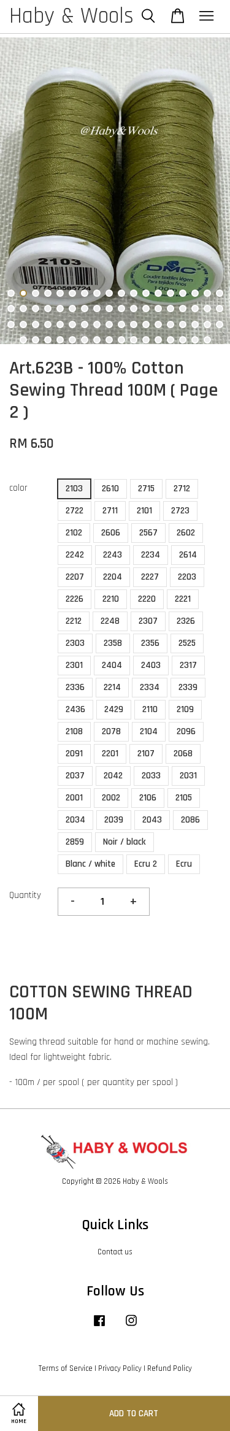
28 (121, 308)
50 (170, 324)
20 (23, 308)
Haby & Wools (71, 16)
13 (158, 293)
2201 (110, 753)
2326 (186, 621)
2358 (113, 643)
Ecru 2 (145, 864)
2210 (110, 599)
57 (48, 339)
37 (11, 324)
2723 (180, 510)
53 (207, 324)
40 (48, 324)
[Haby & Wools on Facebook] (99, 1327)
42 (72, 324)
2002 (111, 798)
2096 (186, 731)
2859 (75, 842)
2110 (150, 709)
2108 (74, 731)
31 (158, 308)
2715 (146, 488)
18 (219, 293)
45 (109, 324)
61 (97, 339)
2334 (149, 687)
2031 (188, 775)
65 (146, 339)
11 (133, 293)
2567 (148, 533)
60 (84, 339)
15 (182, 293)
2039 (113, 820)
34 (195, 308)
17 (207, 293)
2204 (112, 577)
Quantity (25, 895)
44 (97, 324)
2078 (111, 731)
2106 (147, 798)
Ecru (184, 864)
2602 (186, 533)
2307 (148, 621)
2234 (150, 555)
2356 (150, 643)
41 (60, 324)
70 (207, 339)
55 (23, 339)
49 (158, 324)
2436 (75, 709)
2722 (74, 510)
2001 (74, 798)
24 (72, 308)
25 (84, 308)
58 (60, 339)
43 (84, 324)
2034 (75, 820)
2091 (74, 753)
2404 (112, 665)
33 (182, 308)
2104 (149, 731)
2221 (183, 599)
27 (109, 308)
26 (97, 308)
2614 (188, 555)
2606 (110, 533)
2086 (190, 820)
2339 (187, 687)
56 (35, 339)
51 (182, 324)
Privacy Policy (120, 1368)
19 (11, 308)
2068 (183, 753)
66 (158, 339)
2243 (112, 555)
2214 (112, 687)
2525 (187, 643)
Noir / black (124, 842)
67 (170, 339)
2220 (147, 599)
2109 (185, 709)
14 (170, 293)
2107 (146, 753)
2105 (183, 798)
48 (146, 324)
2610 (110, 488)
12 (146, 293)
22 (48, 308)
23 (60, 308)
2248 (110, 621)
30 (146, 308)
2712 (182, 488)
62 (109, 339)
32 (170, 308)
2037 (75, 775)
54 (219, 324)
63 (121, 339)
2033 (151, 775)
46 (121, 324)
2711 (110, 510)
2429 (113, 709)
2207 (75, 577)
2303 (75, 643)
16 (195, 293)
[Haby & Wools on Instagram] (131, 1327)
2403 (151, 665)
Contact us (115, 1252)
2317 (188, 665)
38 (23, 324)
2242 (75, 555)
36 (219, 308)
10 (121, 293)
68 (182, 339)
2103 (74, 488)
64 (133, 339)
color (18, 488)
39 (35, 324)
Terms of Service (66, 1368)
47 (133, 324)
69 (195, 339)
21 (35, 308)
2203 (187, 577)
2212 (74, 621)
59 (72, 339)
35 (207, 308)
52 (195, 324)
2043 (152, 820)
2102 (74, 533)
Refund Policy (169, 1368)
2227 (150, 577)
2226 (74, 599)
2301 (74, 665)
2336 (75, 687)
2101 (144, 510)
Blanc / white (90, 864)
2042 (113, 775)
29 (133, 308)
